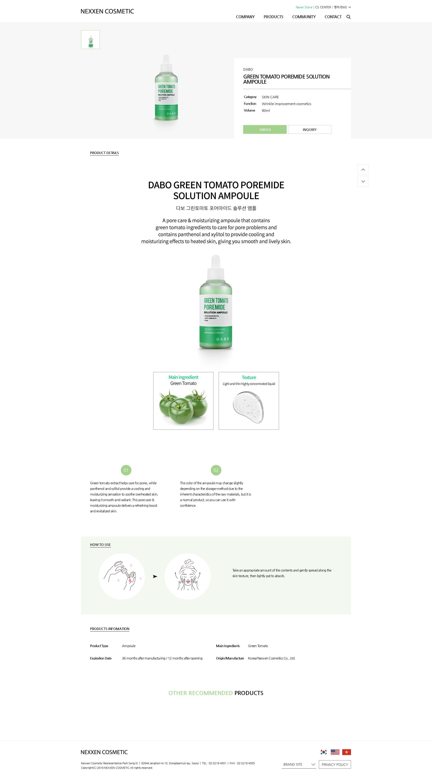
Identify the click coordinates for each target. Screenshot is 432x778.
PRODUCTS (273, 16)
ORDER (265, 129)
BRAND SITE (293, 764)
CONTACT (333, 16)
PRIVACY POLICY (335, 764)
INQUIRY (310, 129)
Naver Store (304, 7)
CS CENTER (323, 7)
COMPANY (245, 16)
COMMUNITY (304, 16)
